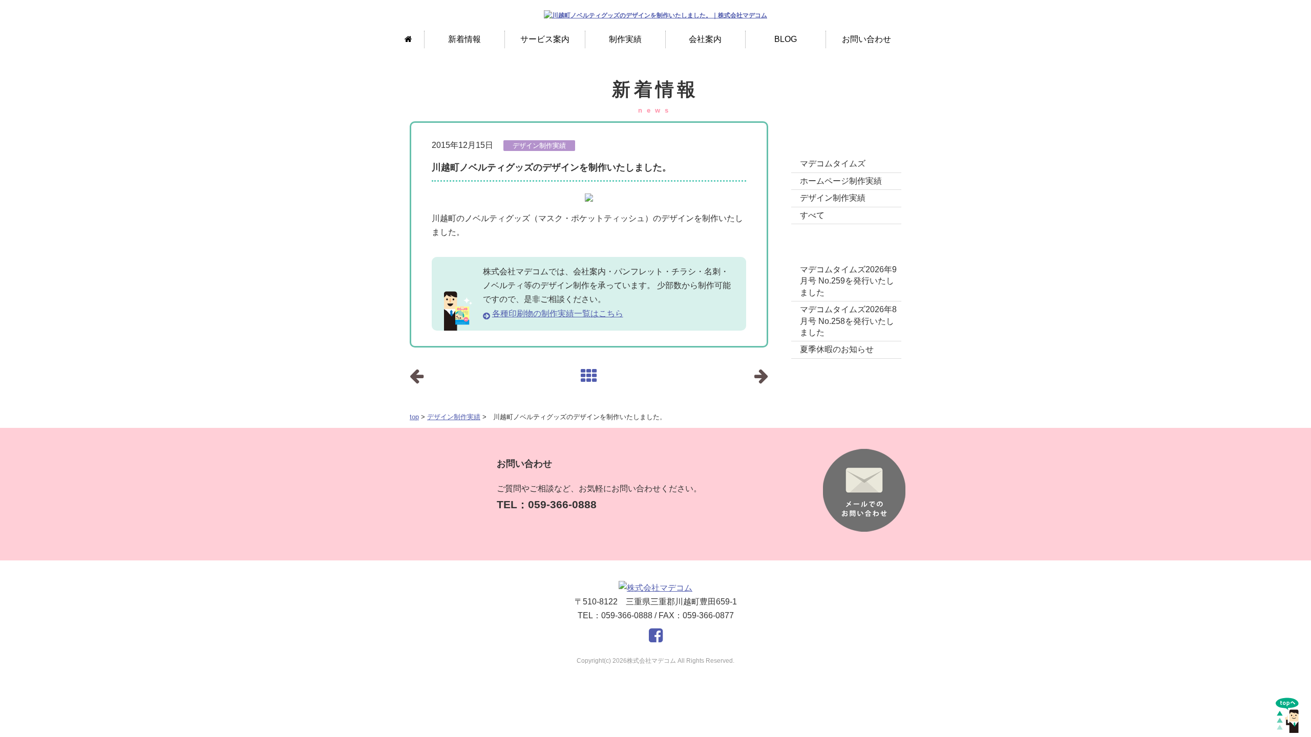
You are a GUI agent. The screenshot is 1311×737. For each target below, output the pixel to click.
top (414, 417)
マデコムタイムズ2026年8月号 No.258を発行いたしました (848, 321)
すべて (812, 215)
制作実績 (625, 39)
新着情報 (464, 39)
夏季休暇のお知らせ (837, 349)
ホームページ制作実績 (841, 181)
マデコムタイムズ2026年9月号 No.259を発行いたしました (848, 281)
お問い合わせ (866, 39)
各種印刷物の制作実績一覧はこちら (557, 313)
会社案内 (705, 39)
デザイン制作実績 (453, 417)
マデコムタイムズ (832, 163)
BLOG (785, 39)
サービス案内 (544, 39)
